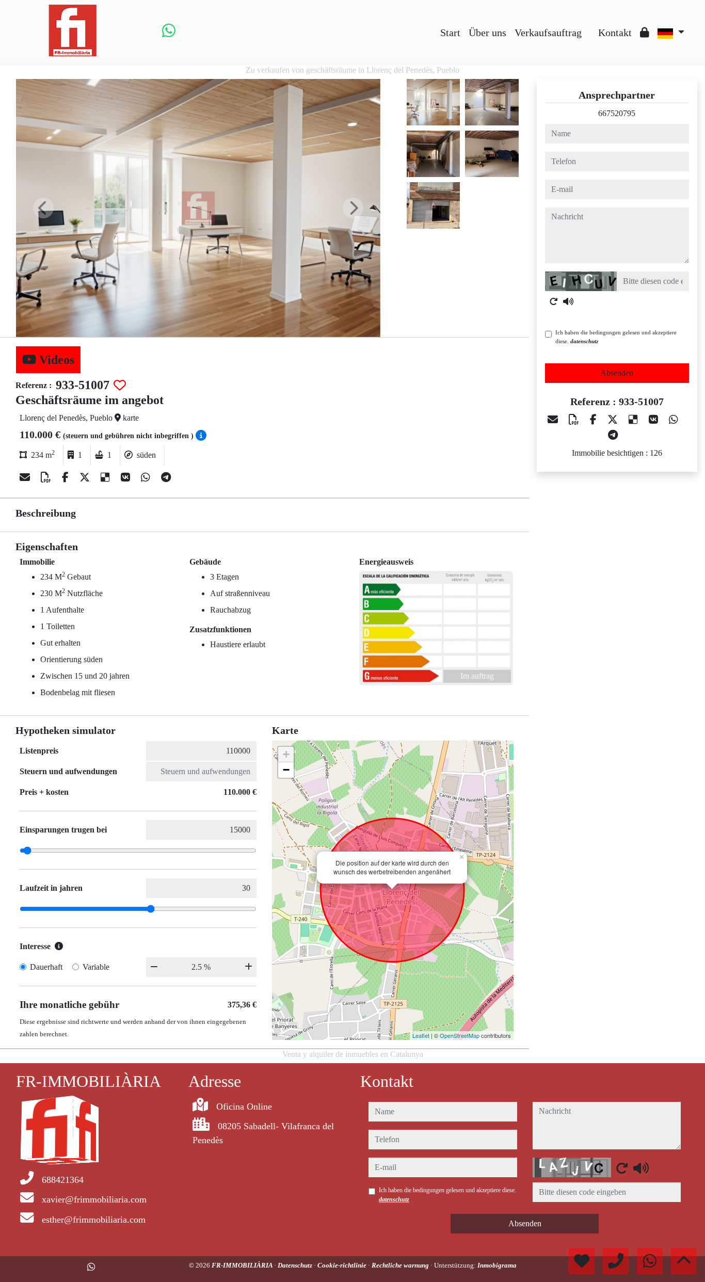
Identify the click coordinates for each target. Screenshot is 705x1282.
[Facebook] (66, 477)
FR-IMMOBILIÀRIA (243, 1265)
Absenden (616, 372)
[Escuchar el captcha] (568, 301)
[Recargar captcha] (553, 301)
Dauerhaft (46, 967)
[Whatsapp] (168, 30)
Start (450, 32)
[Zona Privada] (644, 32)
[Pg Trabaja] (590, 25)
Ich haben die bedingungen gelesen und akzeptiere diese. (616, 336)
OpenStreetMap (459, 1035)
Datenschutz (296, 1265)
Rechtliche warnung (401, 1265)
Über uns (487, 32)
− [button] (286, 769)
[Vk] (127, 477)
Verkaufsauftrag (548, 32)
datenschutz (584, 341)
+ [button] (286, 754)
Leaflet (420, 1035)
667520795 (616, 113)
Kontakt (615, 32)
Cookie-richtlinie (342, 1265)
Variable (96, 967)
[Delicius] (107, 477)
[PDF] (47, 477)
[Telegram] (166, 477)
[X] (85, 477)
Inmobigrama (497, 1265)
